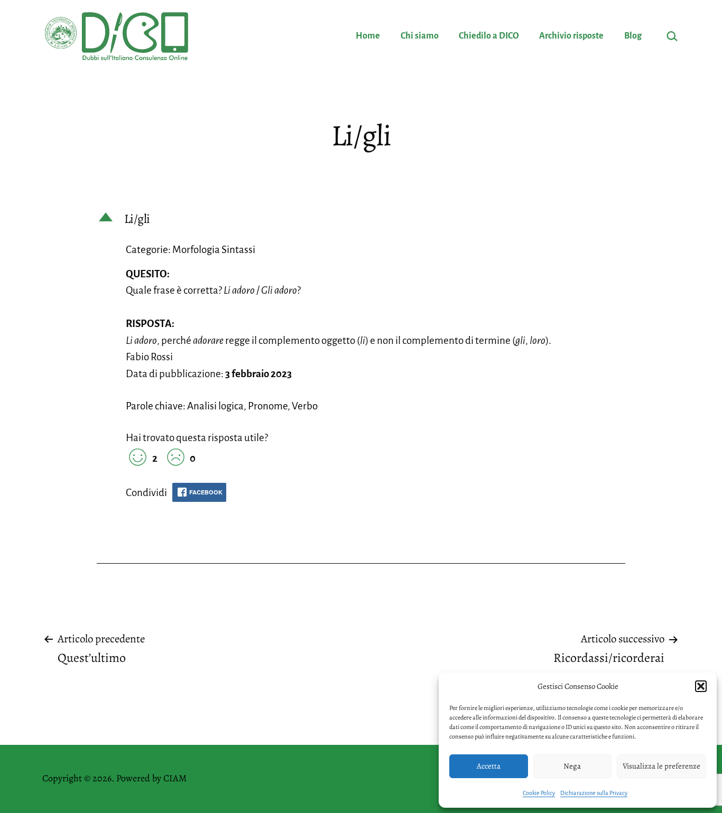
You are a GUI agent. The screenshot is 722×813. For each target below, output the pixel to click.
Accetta (489, 766)
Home (368, 36)
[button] (701, 686)
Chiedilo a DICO (489, 36)
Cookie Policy (539, 793)
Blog (633, 36)
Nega (572, 766)
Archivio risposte (571, 36)
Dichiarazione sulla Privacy (593, 793)
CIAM (175, 778)
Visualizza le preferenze (661, 766)
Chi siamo (420, 36)
